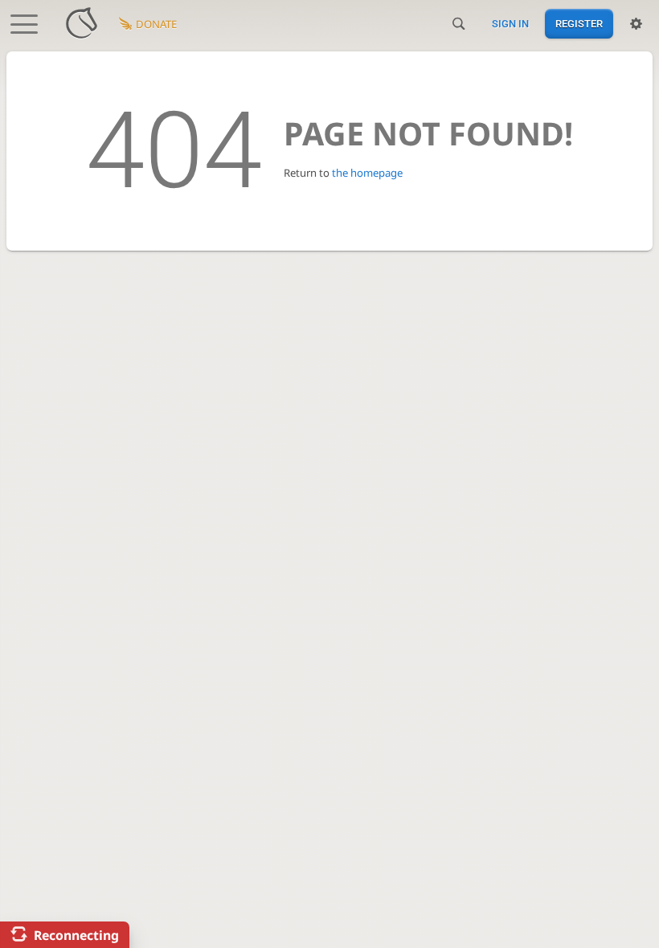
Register (579, 24)
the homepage (367, 172)
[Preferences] (636, 24)
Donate (156, 24)
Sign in (510, 24)
